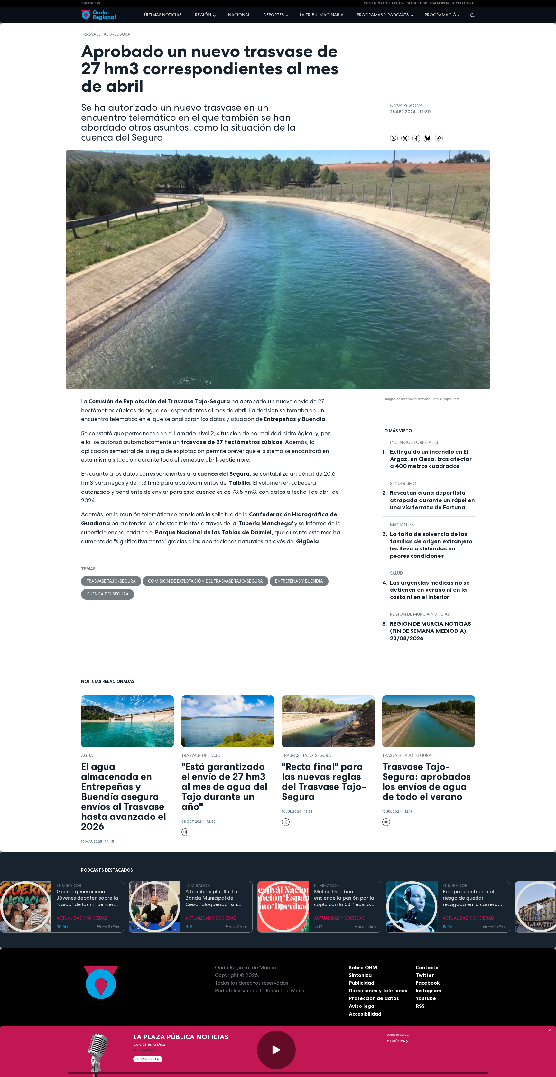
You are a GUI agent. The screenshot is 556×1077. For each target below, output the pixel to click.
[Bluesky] (428, 138)
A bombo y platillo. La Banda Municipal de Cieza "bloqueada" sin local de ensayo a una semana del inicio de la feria (212, 898)
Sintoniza (360, 975)
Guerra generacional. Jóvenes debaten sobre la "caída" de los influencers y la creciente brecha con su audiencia (87, 898)
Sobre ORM (363, 967)
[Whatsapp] (394, 138)
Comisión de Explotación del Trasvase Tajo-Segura (205, 581)
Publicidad (361, 982)
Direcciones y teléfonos (378, 990)
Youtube (426, 998)
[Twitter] (405, 138)
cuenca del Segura (108, 594)
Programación (442, 15)
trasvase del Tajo (201, 755)
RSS (420, 1006)
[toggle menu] (215, 15)
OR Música (396, 1041)
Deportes (274, 15)
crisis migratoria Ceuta (384, 3)
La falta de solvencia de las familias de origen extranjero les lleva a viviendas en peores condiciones (431, 544)
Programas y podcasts (383, 15)
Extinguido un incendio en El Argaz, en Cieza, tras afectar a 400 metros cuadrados (431, 459)
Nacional (239, 15)
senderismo (403, 483)
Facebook (428, 982)
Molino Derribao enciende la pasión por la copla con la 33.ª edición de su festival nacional (344, 898)
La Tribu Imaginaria (322, 15)
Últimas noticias (162, 15)
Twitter (425, 975)
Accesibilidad (365, 1013)
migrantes (402, 525)
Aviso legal (362, 1006)
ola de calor (416, 3)
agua (87, 755)
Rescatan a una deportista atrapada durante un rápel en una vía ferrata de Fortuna (432, 500)
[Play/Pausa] (276, 1050)
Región (203, 15)
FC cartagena (462, 3)
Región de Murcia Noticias (420, 614)
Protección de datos (374, 998)
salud (396, 573)
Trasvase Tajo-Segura (105, 34)
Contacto (427, 967)
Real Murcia (439, 3)
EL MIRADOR (69, 885)
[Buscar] (470, 15)
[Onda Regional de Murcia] (98, 15)
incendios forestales (414, 442)
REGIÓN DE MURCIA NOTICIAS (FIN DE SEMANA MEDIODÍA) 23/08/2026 (430, 631)
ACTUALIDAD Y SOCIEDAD (82, 918)
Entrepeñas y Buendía (299, 581)
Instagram (428, 990)
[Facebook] (416, 138)
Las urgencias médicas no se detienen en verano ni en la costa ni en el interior (430, 590)
